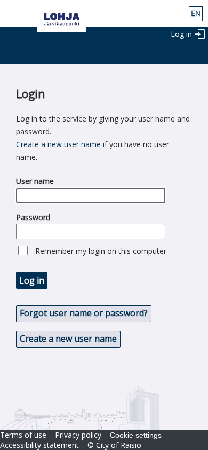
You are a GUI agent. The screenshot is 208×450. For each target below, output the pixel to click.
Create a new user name (58, 144)
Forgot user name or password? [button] (84, 313)
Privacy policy (78, 435)
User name (35, 181)
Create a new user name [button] (68, 338)
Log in (181, 34)
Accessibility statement (39, 445)
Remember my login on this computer (100, 251)
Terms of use (23, 435)
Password (33, 217)
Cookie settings (136, 435)
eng (196, 13)
